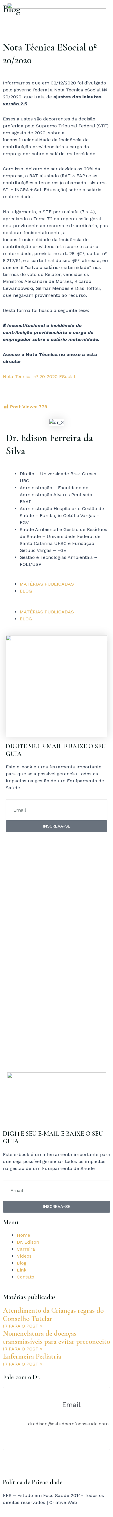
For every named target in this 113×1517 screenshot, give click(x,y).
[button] (56, 605)
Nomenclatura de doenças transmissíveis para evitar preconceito (56, 1337)
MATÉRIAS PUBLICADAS (47, 584)
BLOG (26, 591)
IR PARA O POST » (22, 1326)
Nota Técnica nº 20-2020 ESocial (39, 376)
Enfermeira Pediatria (32, 1356)
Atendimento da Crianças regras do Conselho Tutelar (53, 1314)
